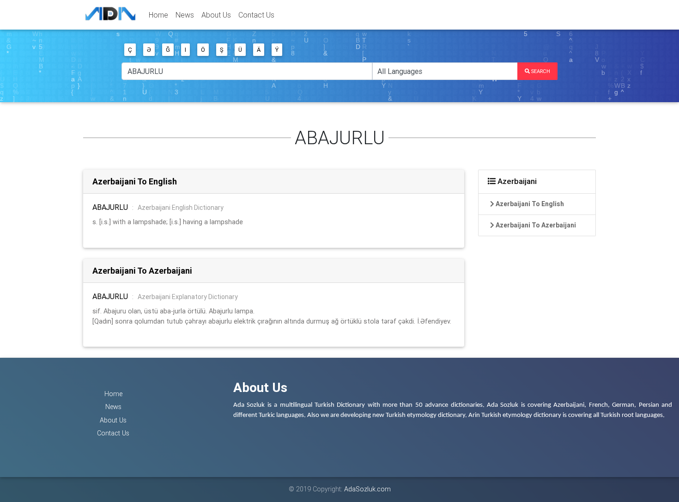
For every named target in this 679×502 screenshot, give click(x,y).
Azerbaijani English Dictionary (181, 207)
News (185, 14)
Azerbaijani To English (134, 181)
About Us (216, 14)
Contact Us (256, 14)
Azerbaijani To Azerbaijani (142, 270)
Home (158, 14)
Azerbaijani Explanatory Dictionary (188, 297)
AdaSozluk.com (367, 489)
